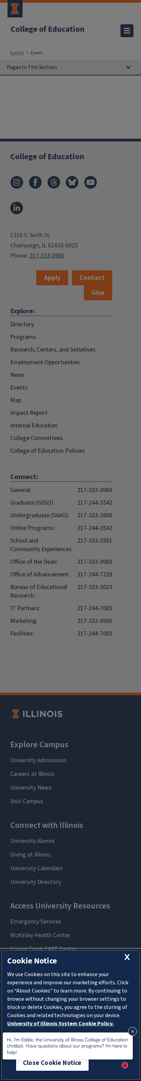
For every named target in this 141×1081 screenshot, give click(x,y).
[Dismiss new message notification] (132, 1031)
